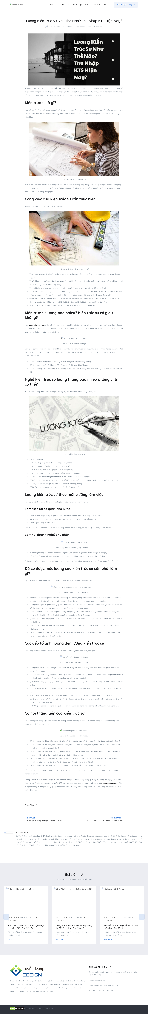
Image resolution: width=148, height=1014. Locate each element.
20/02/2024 (67, 27)
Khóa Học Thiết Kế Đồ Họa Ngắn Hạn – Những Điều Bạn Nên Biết (26, 926)
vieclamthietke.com (109, 783)
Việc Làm (65, 4)
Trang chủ (53, 4)
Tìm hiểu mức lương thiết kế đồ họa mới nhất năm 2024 (121, 926)
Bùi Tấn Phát (22, 832)
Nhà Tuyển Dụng (81, 4)
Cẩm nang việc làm (83, 27)
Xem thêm (12, 939)
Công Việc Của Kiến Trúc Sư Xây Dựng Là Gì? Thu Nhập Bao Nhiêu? (74, 926)
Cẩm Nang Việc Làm (102, 4)
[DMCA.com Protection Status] (17, 1008)
